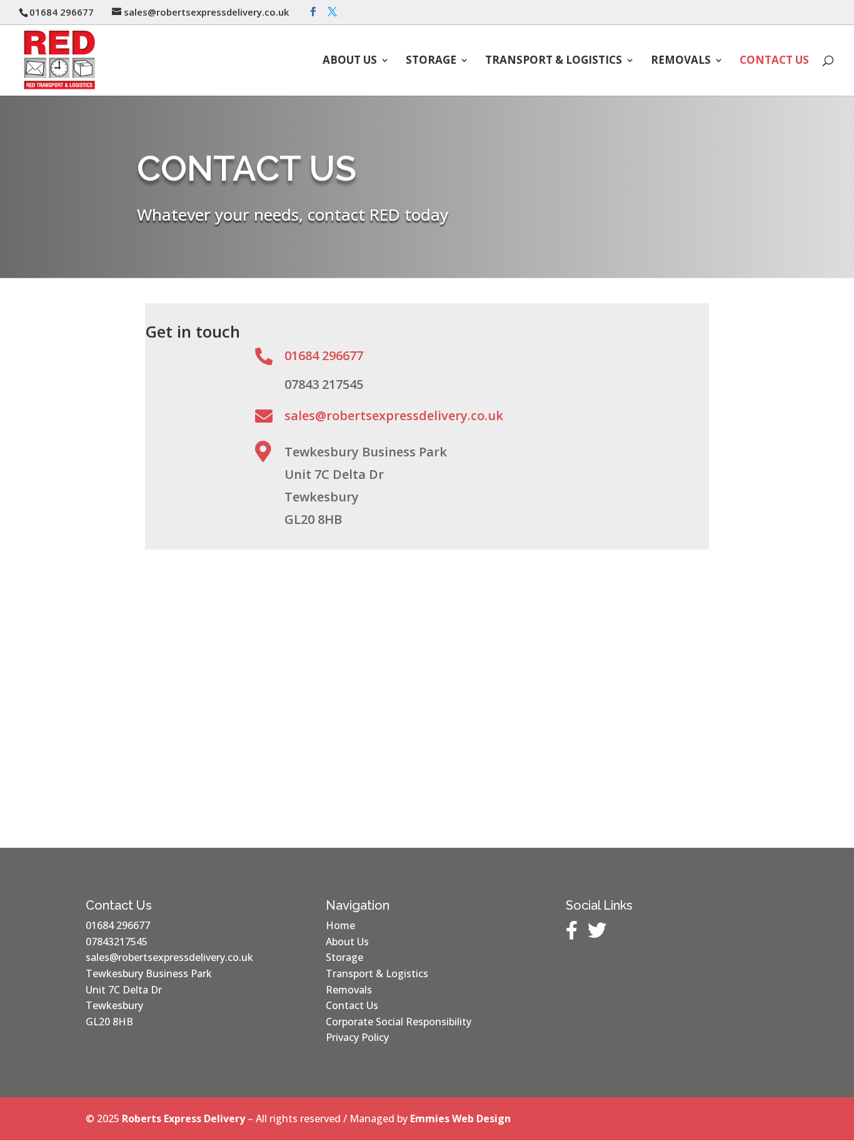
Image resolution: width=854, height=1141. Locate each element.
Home (340, 925)
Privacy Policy (357, 1037)
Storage (431, 61)
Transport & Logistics (553, 61)
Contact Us (774, 61)
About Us (350, 61)
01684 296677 (323, 355)
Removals (681, 61)
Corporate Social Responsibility (398, 1021)
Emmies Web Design (460, 1118)
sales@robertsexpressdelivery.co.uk (393, 415)
